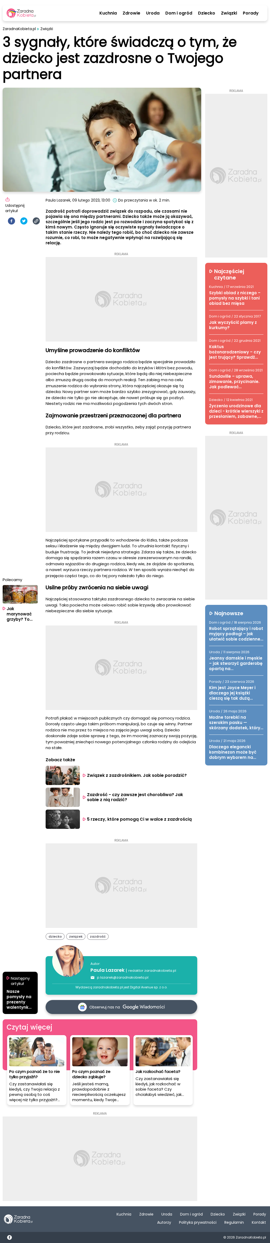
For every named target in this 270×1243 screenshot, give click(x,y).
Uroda (153, 13)
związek (76, 936)
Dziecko (206, 13)
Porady (251, 13)
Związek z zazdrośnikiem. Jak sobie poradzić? (137, 775)
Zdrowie (131, 13)
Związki (229, 13)
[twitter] (23, 221)
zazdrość (98, 936)
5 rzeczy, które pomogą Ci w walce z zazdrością (139, 819)
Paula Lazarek (107, 970)
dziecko (55, 936)
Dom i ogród (178, 13)
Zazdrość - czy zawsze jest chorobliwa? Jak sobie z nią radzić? (135, 797)
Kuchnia (108, 13)
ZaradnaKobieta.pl (19, 28)
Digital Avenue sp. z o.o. (148, 987)
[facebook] (11, 221)
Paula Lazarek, (58, 200)
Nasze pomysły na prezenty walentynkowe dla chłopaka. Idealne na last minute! (19, 999)
